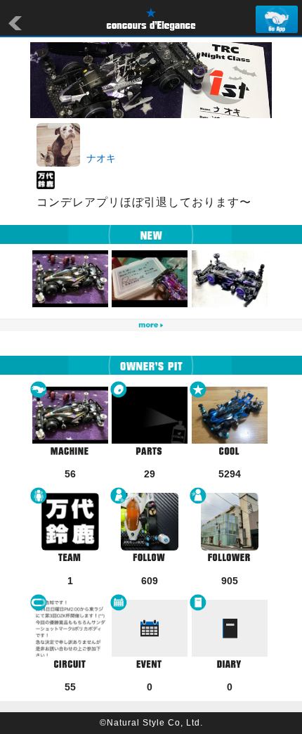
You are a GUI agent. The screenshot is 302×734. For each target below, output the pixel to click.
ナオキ (101, 158)
